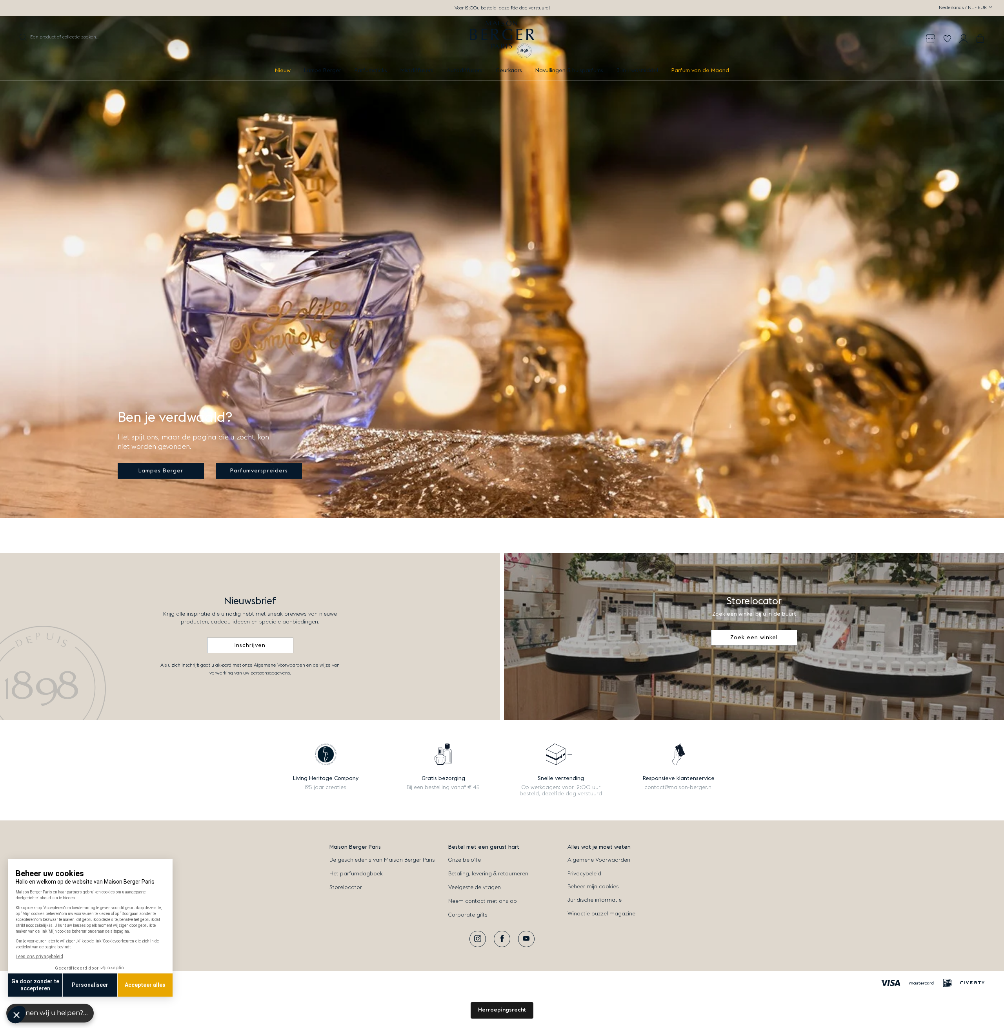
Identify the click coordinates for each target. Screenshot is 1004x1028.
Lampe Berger (322, 70)
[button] (60, 38)
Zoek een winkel (754, 637)
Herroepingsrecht (502, 1010)
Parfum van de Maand (700, 70)
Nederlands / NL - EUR (963, 7)
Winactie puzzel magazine (601, 914)
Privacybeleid (584, 874)
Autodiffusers (464, 70)
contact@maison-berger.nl (678, 787)
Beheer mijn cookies (593, 886)
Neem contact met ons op (482, 901)
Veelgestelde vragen (474, 887)
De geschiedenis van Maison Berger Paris (382, 860)
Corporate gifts (467, 915)
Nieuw (283, 70)
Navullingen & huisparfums (569, 70)
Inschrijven (250, 645)
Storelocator (345, 887)
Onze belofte (464, 860)
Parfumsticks (371, 70)
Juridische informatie (594, 900)
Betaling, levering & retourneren (488, 874)
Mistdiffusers (416, 70)
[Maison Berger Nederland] (502, 38)
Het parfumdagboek (356, 874)
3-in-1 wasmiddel (637, 70)
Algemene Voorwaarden (598, 860)
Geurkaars (509, 70)
